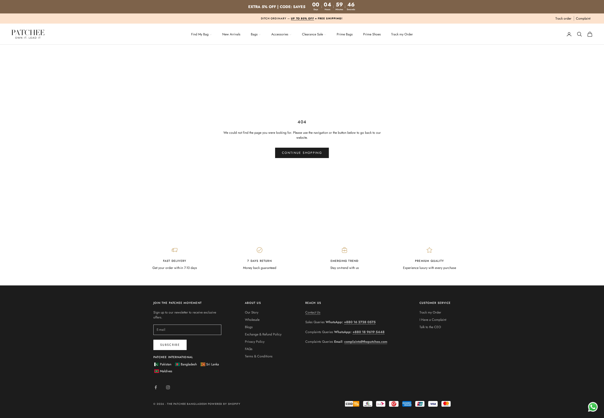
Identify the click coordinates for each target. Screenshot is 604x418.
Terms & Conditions (259, 356)
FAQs (248, 349)
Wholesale (252, 319)
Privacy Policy (254, 341)
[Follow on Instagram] (168, 387)
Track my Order (430, 312)
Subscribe (170, 345)
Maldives (166, 371)
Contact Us (312, 312)
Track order (563, 18)
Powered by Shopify (224, 404)
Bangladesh (189, 364)
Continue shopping (302, 152)
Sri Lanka (212, 364)
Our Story (251, 312)
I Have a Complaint (432, 319)
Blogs (249, 327)
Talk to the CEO (430, 327)
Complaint (583, 18)
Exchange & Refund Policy (263, 334)
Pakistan (165, 364)
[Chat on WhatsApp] (592, 406)
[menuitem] (201, 33)
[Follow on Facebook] (155, 387)
